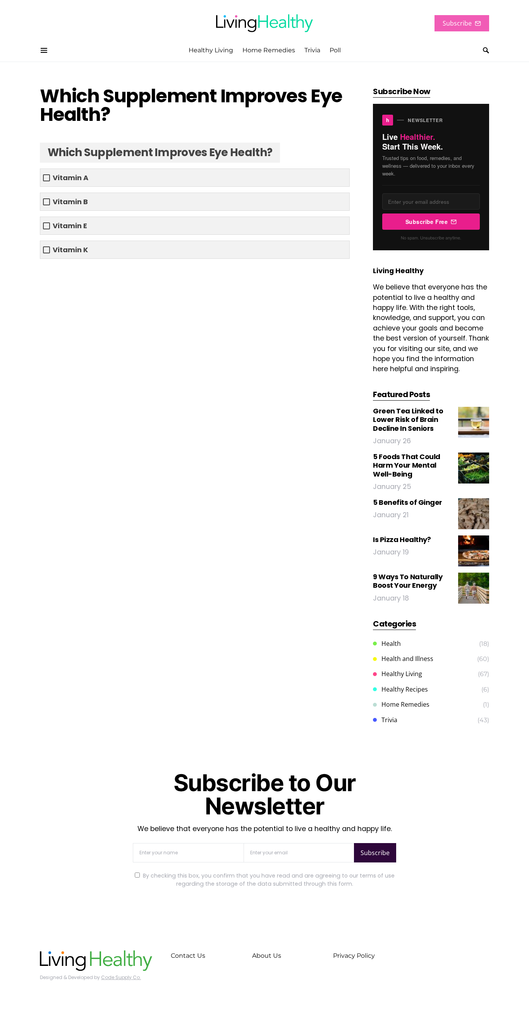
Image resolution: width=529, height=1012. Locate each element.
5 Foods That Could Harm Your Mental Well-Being (406, 465)
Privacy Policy (354, 955)
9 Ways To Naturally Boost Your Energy (407, 581)
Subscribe (457, 23)
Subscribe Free (426, 221)
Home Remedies (405, 704)
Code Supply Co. (121, 977)
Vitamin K (70, 249)
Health (391, 643)
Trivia (389, 720)
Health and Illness (407, 658)
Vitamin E (70, 225)
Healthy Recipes (404, 689)
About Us (266, 955)
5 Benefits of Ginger (407, 502)
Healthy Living (401, 674)
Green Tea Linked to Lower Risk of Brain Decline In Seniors (408, 419)
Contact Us (188, 955)
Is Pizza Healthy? (402, 539)
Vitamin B (70, 201)
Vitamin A (70, 177)
